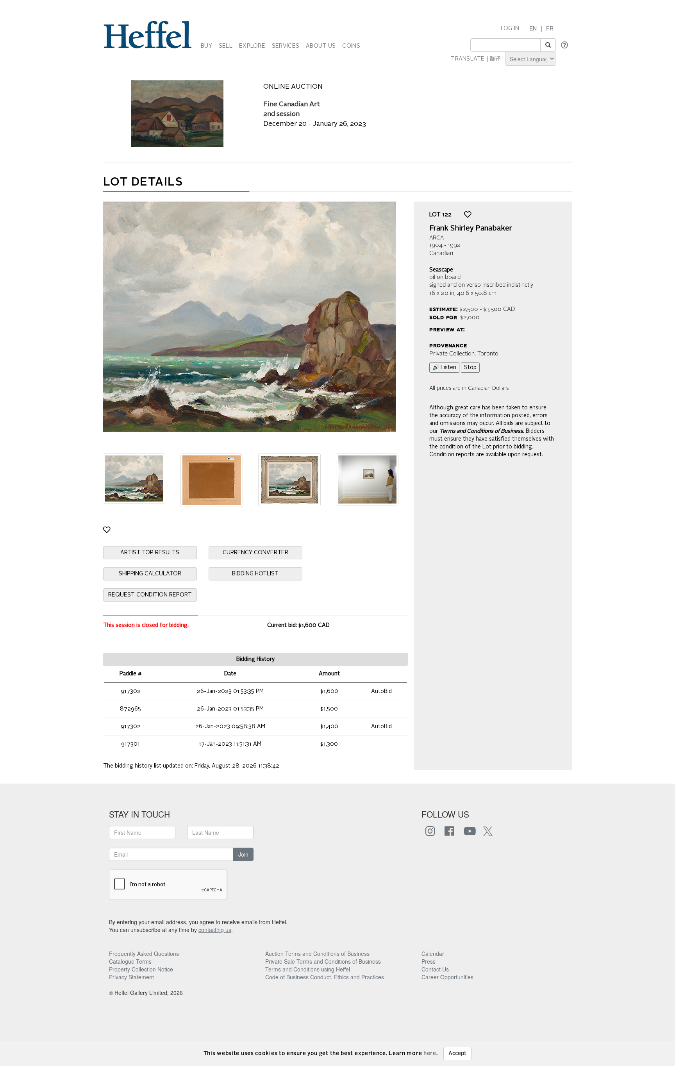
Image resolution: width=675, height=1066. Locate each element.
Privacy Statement (131, 977)
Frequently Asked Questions (144, 953)
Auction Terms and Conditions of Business (317, 953)
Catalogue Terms (130, 961)
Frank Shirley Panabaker (470, 228)
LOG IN (510, 28)
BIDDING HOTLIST (255, 574)
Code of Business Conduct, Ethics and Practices (324, 977)
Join (243, 854)
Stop (470, 367)
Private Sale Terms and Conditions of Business (323, 961)
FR (550, 28)
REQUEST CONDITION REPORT (150, 595)
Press (428, 961)
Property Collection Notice (141, 969)
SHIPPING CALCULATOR (150, 574)
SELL (225, 46)
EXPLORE (252, 46)
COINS (351, 46)
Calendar (432, 953)
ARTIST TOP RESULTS (149, 552)
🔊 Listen (444, 367)
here (429, 1053)
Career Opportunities (447, 977)
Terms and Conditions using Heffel (307, 969)
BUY (206, 46)
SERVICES (285, 46)
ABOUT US (321, 46)
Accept (457, 1053)
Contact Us (435, 969)
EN (533, 28)
